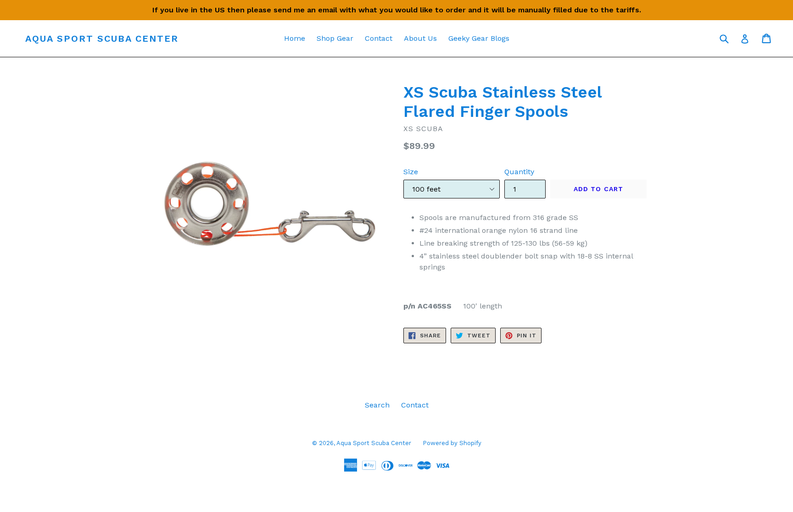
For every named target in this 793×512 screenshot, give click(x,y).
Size (410, 171)
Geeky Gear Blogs (478, 38)
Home (294, 38)
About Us (420, 38)
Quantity (519, 171)
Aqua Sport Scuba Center (102, 38)
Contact (378, 38)
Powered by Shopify (452, 443)
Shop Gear (335, 38)
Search (377, 405)
